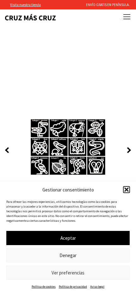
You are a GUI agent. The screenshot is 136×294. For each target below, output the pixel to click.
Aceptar (68, 238)
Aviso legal (97, 287)
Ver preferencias (68, 273)
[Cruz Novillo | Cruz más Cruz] (30, 17)
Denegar (68, 255)
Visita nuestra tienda (25, 5)
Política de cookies (44, 287)
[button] (126, 189)
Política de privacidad (73, 287)
